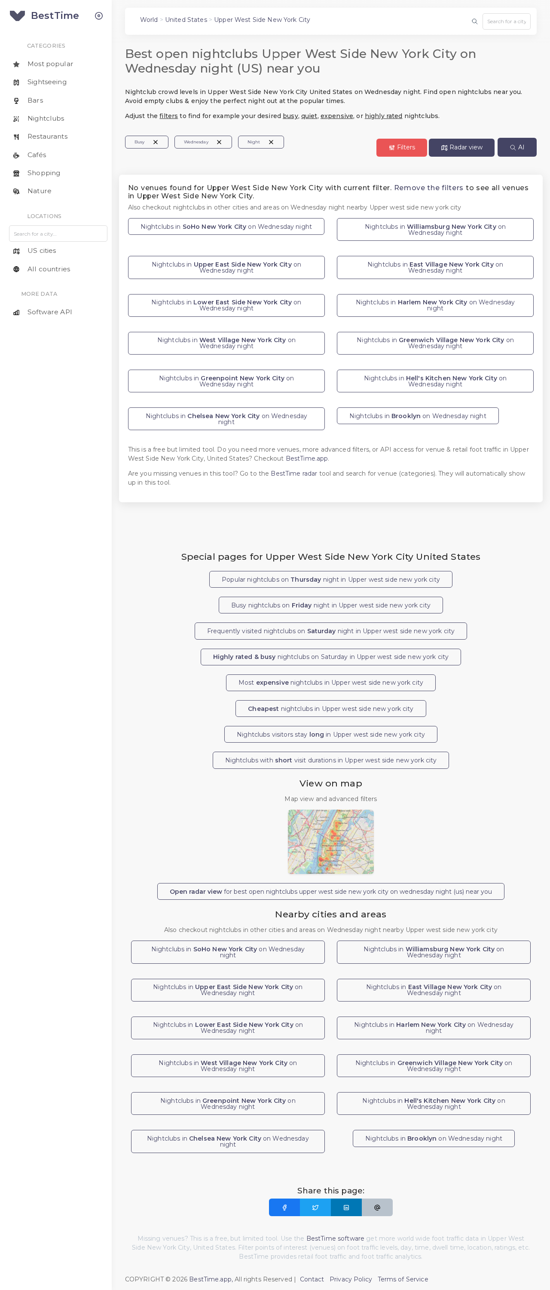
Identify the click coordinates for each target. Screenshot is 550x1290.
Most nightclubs (330, 682)
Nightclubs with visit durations (331, 760)
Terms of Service (403, 1279)
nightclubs (330, 709)
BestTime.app (307, 458)
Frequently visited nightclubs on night (331, 631)
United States (186, 20)
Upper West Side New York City (262, 20)
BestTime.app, (211, 1279)
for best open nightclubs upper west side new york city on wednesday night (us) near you (331, 891)
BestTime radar (295, 473)
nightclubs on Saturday (331, 657)
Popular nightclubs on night (331, 579)
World (149, 20)
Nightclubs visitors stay (331, 734)
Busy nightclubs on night (331, 605)
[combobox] (507, 21)
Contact (312, 1279)
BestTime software (335, 1238)
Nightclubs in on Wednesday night (226, 227)
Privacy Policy (351, 1279)
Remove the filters (429, 188)
